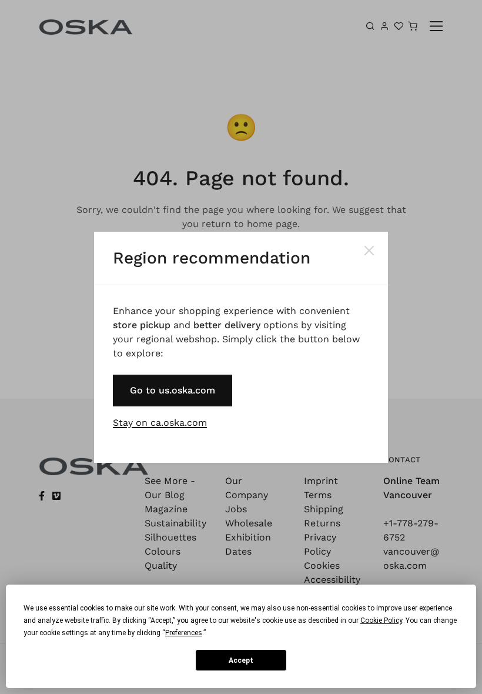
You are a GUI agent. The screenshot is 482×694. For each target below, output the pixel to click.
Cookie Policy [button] (381, 620)
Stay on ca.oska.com (160, 422)
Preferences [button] (183, 633)
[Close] (369, 250)
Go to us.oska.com (172, 390)
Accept (241, 660)
